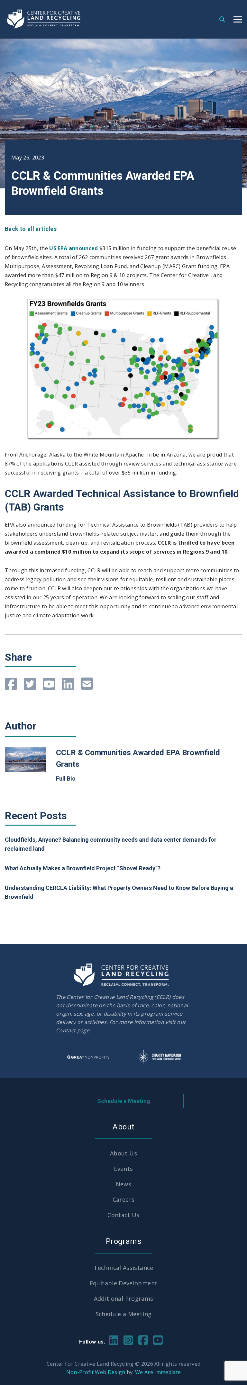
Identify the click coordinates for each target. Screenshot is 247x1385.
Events (123, 1168)
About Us (123, 1153)
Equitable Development (124, 1283)
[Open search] (222, 18)
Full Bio (66, 778)
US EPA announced (73, 248)
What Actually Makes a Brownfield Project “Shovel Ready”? (82, 868)
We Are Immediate (158, 1372)
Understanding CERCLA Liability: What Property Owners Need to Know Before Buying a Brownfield (119, 892)
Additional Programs (123, 1298)
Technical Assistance (123, 1268)
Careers (124, 1199)
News (123, 1184)
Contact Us (123, 1215)
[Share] (11, 684)
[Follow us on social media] (113, 1339)
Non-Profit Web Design (95, 1372)
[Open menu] (237, 19)
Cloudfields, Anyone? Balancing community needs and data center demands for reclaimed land (110, 844)
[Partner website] (88, 1057)
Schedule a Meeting (123, 1101)
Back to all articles (31, 228)
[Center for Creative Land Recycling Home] (44, 19)
